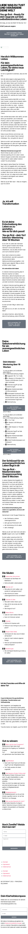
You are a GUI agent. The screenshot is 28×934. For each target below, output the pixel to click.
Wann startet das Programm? (15, 744)
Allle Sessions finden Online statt (16, 773)
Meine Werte (9, 612)
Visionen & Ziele (10, 599)
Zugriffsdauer (10, 761)
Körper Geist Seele (11, 631)
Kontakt (5, 862)
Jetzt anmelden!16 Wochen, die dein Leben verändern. (14, 408)
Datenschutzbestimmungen (13, 923)
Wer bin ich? (9, 587)
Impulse (8, 621)
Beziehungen (10, 648)
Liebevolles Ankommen (13, 576)
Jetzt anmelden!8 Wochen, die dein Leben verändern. (14, 451)
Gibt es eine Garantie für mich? (15, 801)
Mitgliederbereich (11, 792)
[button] (14, 576)
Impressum (6, 864)
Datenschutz (7, 867)
